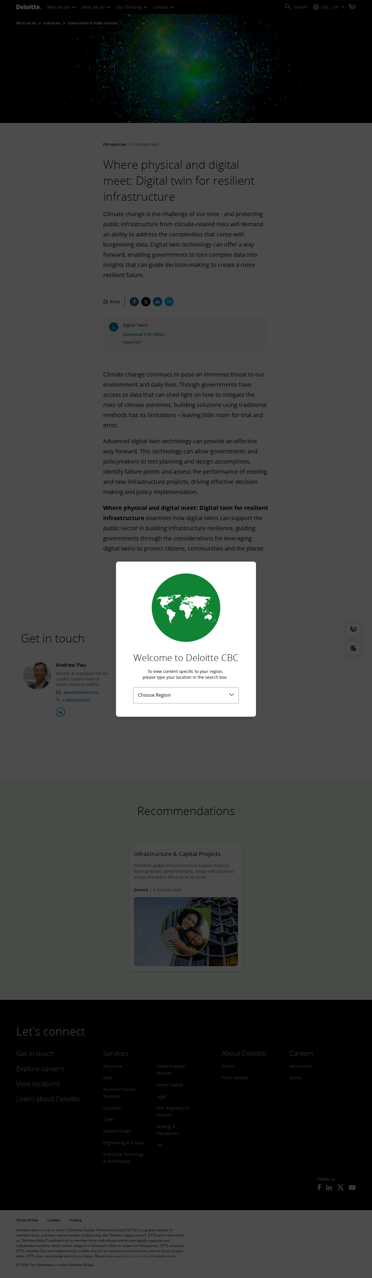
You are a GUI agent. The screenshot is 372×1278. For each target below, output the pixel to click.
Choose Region (154, 695)
